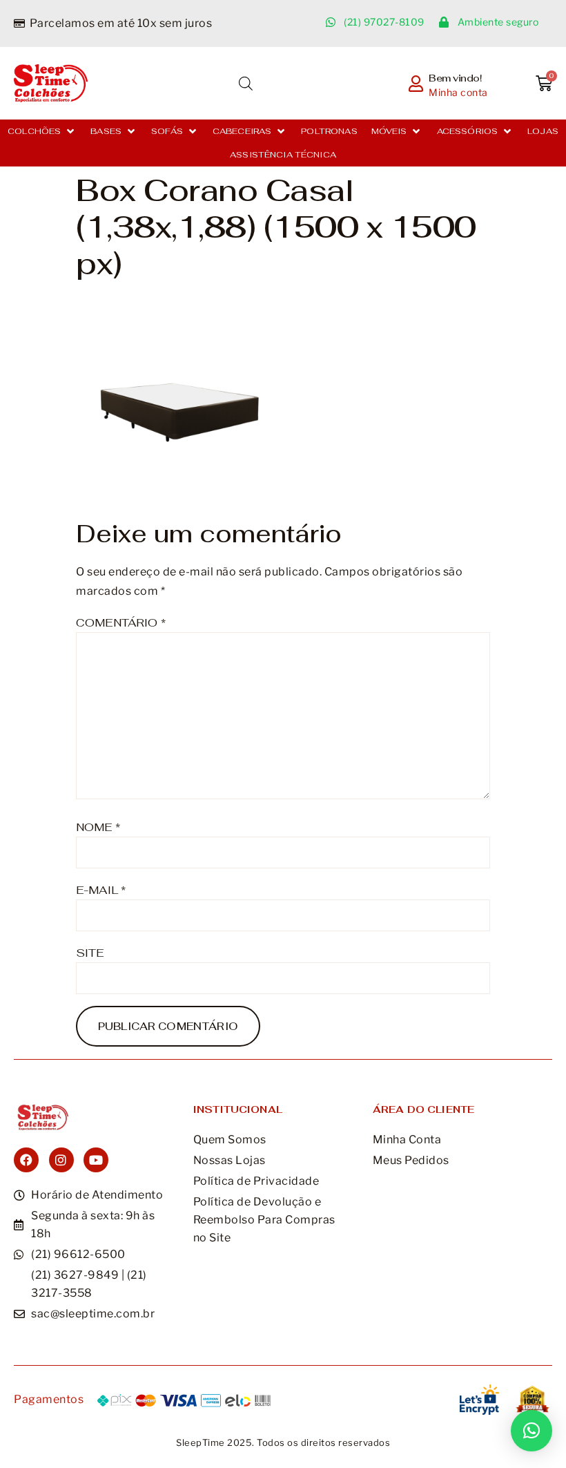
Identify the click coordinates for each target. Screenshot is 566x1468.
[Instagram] (61, 1159)
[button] (42, 131)
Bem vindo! (455, 78)
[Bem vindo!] (415, 83)
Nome (98, 827)
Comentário (121, 623)
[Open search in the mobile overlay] (246, 83)
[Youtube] (96, 1159)
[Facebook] (26, 1159)
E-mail (101, 890)
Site (90, 953)
